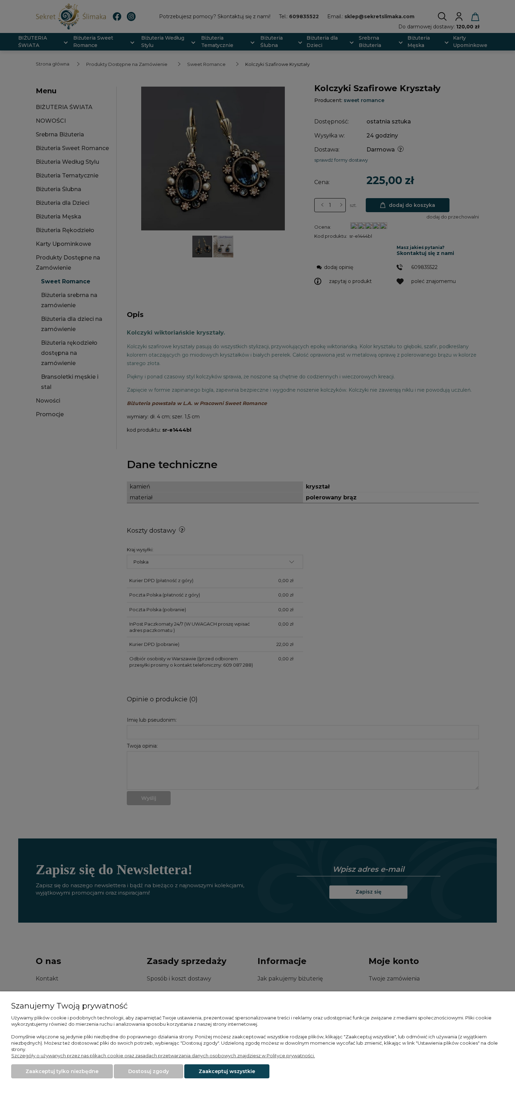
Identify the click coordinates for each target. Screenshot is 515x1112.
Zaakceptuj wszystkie (227, 1071)
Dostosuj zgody (148, 1071)
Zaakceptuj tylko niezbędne (62, 1071)
